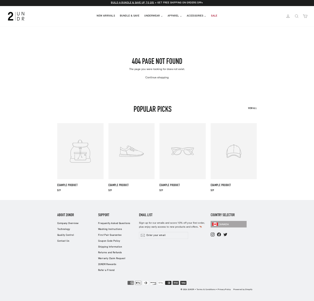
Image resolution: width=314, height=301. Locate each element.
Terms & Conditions (206, 290)
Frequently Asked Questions (114, 223)
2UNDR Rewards (107, 264)
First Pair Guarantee (110, 235)
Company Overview (67, 223)
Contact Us (63, 241)
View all (252, 108)
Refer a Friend (106, 270)
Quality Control (65, 235)
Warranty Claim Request (111, 258)
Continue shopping (157, 77)
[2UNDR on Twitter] (225, 235)
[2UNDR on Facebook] (219, 235)
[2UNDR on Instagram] (213, 235)
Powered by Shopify (242, 290)
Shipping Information (110, 247)
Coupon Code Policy (109, 241)
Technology (63, 229)
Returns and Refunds (110, 252)
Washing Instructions (110, 229)
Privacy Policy (224, 290)
